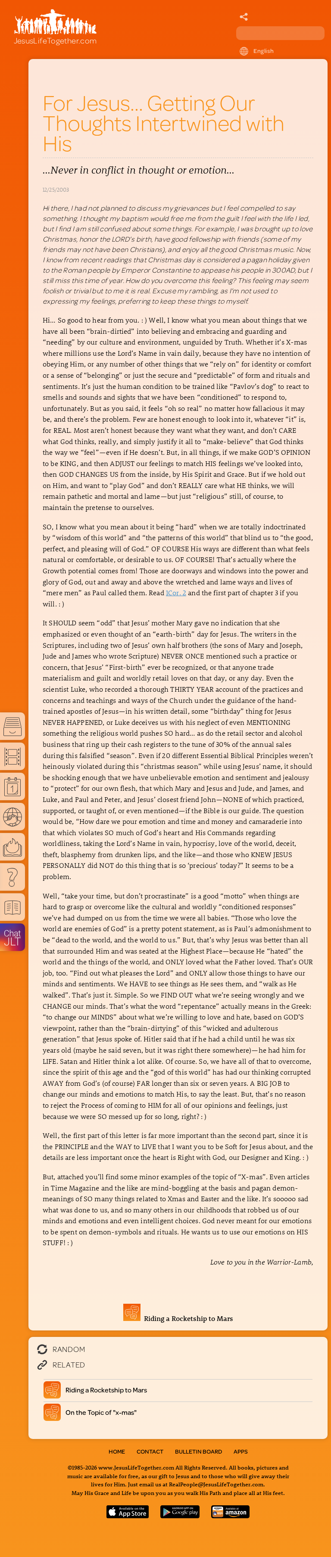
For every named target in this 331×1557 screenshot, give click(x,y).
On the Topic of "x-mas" (101, 1412)
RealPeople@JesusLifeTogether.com (216, 1484)
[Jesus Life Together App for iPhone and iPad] (127, 1515)
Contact (150, 1451)
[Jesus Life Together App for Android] (180, 1515)
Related (69, 1364)
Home (117, 1451)
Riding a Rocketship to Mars (187, 1318)
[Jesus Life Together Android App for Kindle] (230, 1515)
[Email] (244, 17)
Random (69, 1349)
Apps (241, 1451)
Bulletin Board (198, 1451)
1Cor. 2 (176, 592)
